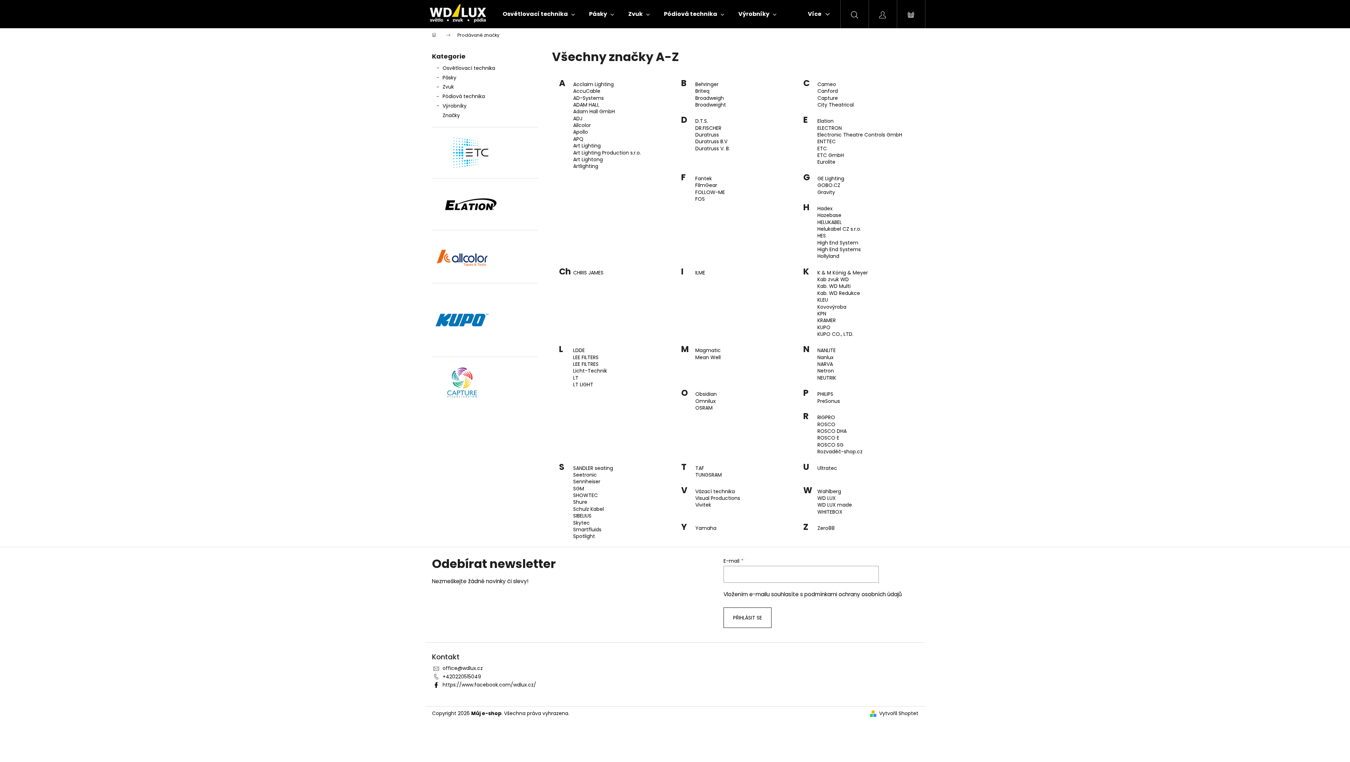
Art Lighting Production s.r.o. (607, 153)
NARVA (825, 364)
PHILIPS (825, 394)
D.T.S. (701, 121)
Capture (827, 98)
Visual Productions (717, 498)
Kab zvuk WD (833, 279)
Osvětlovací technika (469, 68)
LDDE (579, 350)
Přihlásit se (747, 617)
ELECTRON (829, 128)
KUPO (823, 327)
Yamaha (705, 528)
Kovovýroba (831, 307)
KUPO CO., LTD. (835, 334)
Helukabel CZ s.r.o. (839, 229)
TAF (699, 468)
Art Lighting (587, 146)
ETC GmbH (830, 155)
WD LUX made (834, 505)
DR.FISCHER (708, 128)
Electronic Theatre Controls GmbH (859, 135)
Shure (580, 502)
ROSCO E (828, 438)
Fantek (703, 178)
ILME (700, 273)
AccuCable (586, 91)
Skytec (581, 523)
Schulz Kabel (588, 509)
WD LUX (826, 498)
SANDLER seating (593, 468)
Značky (451, 115)
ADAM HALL (586, 105)
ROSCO (826, 424)
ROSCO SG (830, 445)
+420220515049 (462, 676)
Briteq (702, 91)
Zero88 (826, 528)
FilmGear (706, 185)
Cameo (826, 84)
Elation (825, 121)
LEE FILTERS (586, 357)
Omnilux (705, 401)
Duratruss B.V (711, 141)
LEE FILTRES (586, 364)
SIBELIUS (582, 516)
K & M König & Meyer (842, 273)
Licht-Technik (590, 371)
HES (821, 235)
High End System (837, 243)
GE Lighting (830, 178)
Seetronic (585, 475)
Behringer (707, 84)
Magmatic (708, 350)
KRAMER (826, 320)
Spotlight (584, 536)
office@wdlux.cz (463, 668)
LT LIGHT (583, 384)
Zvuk (448, 86)
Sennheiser (586, 481)
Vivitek (703, 505)
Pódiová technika (464, 96)
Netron (825, 371)
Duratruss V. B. (712, 148)
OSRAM (704, 408)
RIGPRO (826, 417)
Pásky (449, 77)
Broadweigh (709, 98)
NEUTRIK (826, 378)
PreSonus (828, 401)
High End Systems (839, 249)
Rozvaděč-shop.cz (840, 451)
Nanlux (825, 357)
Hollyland (828, 256)
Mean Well (708, 357)
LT (575, 378)
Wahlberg (829, 491)
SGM (578, 488)
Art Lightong (588, 159)
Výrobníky (455, 105)
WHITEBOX (829, 512)
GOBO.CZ (828, 185)
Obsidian (706, 394)
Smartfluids (587, 529)
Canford (827, 91)
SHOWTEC (585, 495)
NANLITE (826, 350)
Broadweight (710, 105)
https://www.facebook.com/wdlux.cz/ (489, 684)
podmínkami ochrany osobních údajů (853, 594)
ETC (822, 148)
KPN (821, 313)
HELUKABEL (829, 222)
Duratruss (707, 135)
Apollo (580, 132)
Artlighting (585, 166)
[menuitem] (539, 14)
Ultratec (827, 468)
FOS (700, 199)
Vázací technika (715, 491)
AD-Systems (588, 98)
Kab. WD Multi (834, 286)
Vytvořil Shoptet (898, 713)
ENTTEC (826, 141)
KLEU (822, 300)
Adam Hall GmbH (594, 111)
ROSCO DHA (832, 431)
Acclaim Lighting (593, 84)
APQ (578, 139)
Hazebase (829, 215)
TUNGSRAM (708, 475)
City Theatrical (835, 105)
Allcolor (582, 125)
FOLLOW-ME (710, 192)
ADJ (577, 118)
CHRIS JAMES (588, 273)
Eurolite (826, 162)
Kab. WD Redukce (838, 293)
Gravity (826, 192)
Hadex (825, 208)
